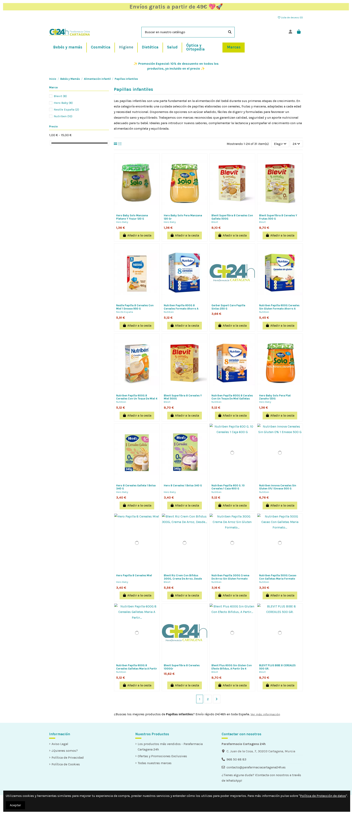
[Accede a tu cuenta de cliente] (290, 32)
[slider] (50, 142)
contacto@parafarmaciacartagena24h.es (256, 767)
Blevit (214, 221)
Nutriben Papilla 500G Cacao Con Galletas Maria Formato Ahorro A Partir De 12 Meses (277, 578)
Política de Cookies (66, 764)
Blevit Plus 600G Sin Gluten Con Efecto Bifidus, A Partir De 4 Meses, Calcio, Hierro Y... (231, 668)
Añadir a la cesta (139, 235)
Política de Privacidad (68, 757)
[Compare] (140, 207)
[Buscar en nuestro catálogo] (230, 32)
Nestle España (124, 311)
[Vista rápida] (136, 213)
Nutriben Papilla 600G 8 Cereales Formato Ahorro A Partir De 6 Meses (181, 308)
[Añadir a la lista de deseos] (133, 207)
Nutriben (169, 311)
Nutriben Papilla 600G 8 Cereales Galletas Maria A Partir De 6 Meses (136, 668)
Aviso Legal (60, 744)
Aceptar (15, 805)
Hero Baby (122, 221)
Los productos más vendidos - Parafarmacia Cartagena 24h (170, 746)
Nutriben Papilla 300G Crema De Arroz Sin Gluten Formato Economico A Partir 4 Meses (230, 578)
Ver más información (265, 714)
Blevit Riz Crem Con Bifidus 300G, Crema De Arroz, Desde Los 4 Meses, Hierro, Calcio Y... (183, 578)
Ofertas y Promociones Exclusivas (162, 756)
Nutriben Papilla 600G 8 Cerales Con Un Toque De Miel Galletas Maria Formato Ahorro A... (232, 398)
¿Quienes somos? (65, 751)
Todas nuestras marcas (155, 763)
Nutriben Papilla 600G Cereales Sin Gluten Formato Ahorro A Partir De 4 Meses (279, 308)
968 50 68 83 (236, 759)
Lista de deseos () (291, 17)
